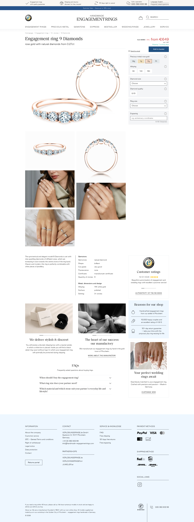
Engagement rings (35, 27)
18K (148, 71)
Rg (149, 61)
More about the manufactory (102, 355)
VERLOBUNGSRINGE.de (72, 458)
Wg (133, 61)
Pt (156, 61)
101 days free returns (107, 439)
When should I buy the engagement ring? (59, 378)
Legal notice (30, 446)
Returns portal (34, 462)
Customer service (32, 436)
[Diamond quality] (165, 88)
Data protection (31, 450)
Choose (135, 83)
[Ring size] (165, 101)
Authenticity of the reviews (148, 293)
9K (133, 71)
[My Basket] (140, 18)
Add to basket (158, 49)
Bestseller (110, 27)
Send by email (135, 51)
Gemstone (79, 27)
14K (141, 71)
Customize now (149, 392)
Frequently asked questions (160, 4)
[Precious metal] (165, 56)
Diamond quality (136, 89)
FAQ (101, 432)
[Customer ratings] (148, 262)
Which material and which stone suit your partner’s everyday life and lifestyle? (73, 390)
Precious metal (60, 27)
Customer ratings (148, 272)
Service (164, 27)
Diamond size (135, 79)
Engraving (134, 113)
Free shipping (105, 436)
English (157, 1)
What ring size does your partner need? (58, 383)
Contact (28, 453)
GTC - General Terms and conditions (39, 439)
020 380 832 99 (162, 507)
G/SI (134, 93)
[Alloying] (165, 66)
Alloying (133, 66)
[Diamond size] (165, 79)
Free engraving (105, 443)
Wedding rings (130, 27)
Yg (141, 61)
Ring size (133, 101)
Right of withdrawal (32, 443)
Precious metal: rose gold (139, 56)
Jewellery (149, 27)
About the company (33, 432)
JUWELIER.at (67, 464)
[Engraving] (165, 113)
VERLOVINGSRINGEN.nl (72, 461)
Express (94, 27)
